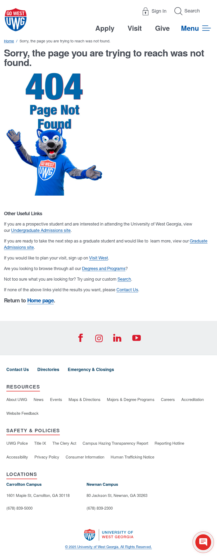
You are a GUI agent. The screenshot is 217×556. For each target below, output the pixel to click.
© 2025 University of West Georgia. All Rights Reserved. (108, 547)
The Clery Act (64, 443)
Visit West (98, 257)
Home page (40, 300)
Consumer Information (85, 457)
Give (162, 28)
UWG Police (17, 443)
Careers (168, 399)
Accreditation (192, 399)
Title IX (40, 443)
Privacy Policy (46, 457)
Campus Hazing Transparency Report (115, 443)
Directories (48, 369)
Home (9, 41)
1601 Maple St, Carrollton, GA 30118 (38, 495)
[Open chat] (203, 542)
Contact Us (127, 289)
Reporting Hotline (169, 443)
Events (56, 399)
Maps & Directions (85, 399)
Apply (104, 28)
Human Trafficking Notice (132, 457)
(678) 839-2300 (100, 508)
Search (124, 279)
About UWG (16, 399)
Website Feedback (22, 413)
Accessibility (17, 457)
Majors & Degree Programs (131, 399)
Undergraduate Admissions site (41, 230)
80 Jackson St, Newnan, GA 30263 (117, 495)
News (39, 399)
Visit (135, 28)
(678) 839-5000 (19, 508)
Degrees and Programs (103, 268)
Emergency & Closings (91, 369)
